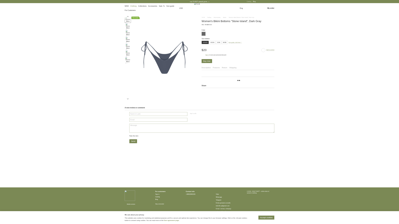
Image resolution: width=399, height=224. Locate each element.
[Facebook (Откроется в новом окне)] (270, 2)
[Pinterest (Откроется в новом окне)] (265, 2)
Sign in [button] (207, 55)
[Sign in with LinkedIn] (205, 113)
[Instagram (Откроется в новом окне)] (259, 2)
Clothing (133, 6)
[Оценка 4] (151, 136)
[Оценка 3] (148, 136)
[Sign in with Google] (202, 113)
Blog (254, 1)
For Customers (130, 10)
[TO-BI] (130, 195)
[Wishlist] (259, 8)
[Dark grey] (203, 34)
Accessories (152, 6)
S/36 (218, 42)
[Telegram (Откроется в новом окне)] (267, 2)
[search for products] (248, 8)
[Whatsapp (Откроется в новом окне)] (273, 2)
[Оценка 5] (155, 136)
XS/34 (212, 42)
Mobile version (131, 204)
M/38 (224, 42)
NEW (127, 6)
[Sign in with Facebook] (198, 113)
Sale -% (162, 6)
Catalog (249, 1)
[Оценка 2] (145, 136)
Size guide (170, 6)
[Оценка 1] (141, 136)
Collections (142, 6)
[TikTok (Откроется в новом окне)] (262, 2)
